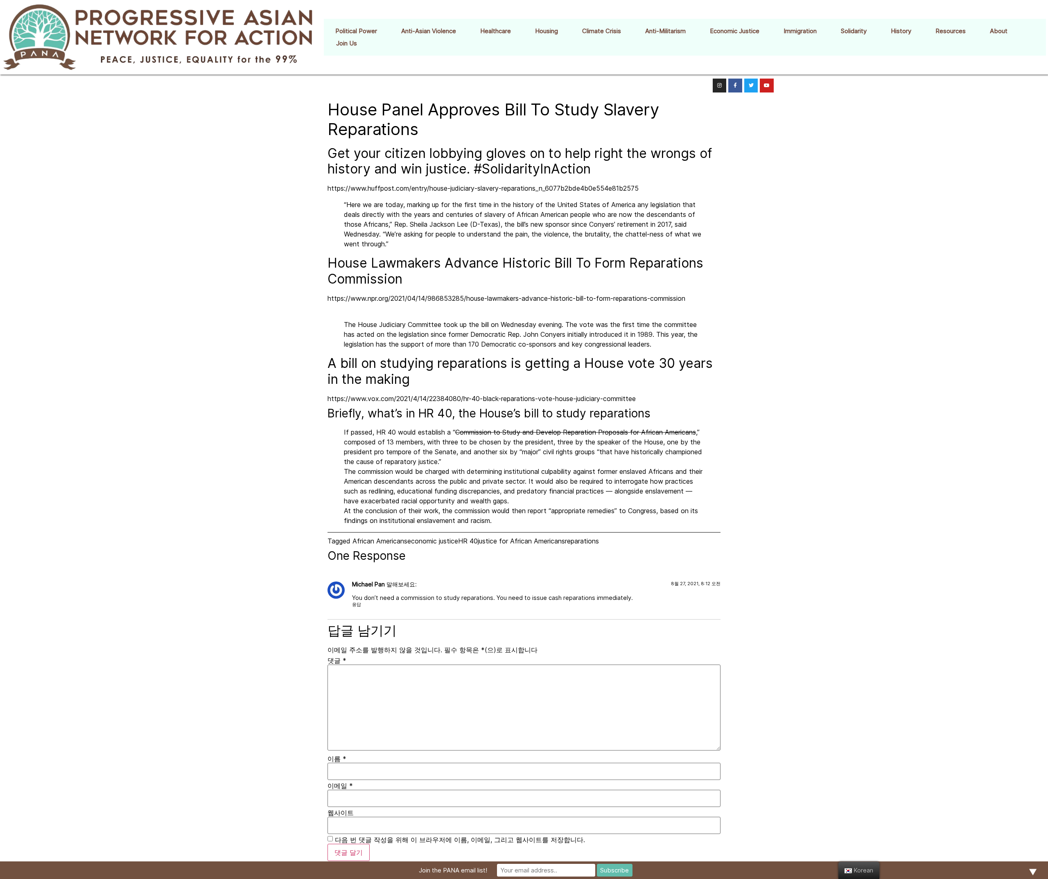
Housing (546, 31)
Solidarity (854, 31)
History (901, 31)
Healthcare (495, 31)
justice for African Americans (521, 541)
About (998, 31)
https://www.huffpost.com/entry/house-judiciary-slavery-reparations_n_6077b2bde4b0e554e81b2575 (483, 188)
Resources (950, 31)
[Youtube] (767, 85)
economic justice (432, 541)
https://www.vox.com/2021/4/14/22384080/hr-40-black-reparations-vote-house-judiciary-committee (482, 398)
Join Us (346, 43)
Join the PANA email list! (453, 870)
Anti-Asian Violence (428, 31)
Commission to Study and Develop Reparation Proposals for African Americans (575, 432)
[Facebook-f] (735, 85)
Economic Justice (734, 31)
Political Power (356, 31)
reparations (582, 541)
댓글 (337, 660)
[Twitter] (751, 85)
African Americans (379, 541)
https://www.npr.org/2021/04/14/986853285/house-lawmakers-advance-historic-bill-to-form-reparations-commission (506, 298)
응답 (356, 604)
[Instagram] (720, 85)
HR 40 (468, 541)
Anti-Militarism (665, 31)
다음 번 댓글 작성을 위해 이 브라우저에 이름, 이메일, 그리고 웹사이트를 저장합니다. (460, 839)
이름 (337, 758)
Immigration (800, 31)
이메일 (340, 785)
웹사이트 (341, 812)
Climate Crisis (601, 31)
